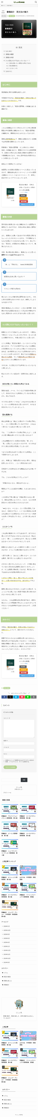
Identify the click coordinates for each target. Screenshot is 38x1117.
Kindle (23, 195)
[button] (4, 696)
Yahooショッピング (27, 204)
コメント (7, 718)
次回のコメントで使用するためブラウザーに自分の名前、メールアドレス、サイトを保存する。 (19, 761)
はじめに (9, 51)
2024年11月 (7, 954)
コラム (6, 972)
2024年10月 (7, 958)
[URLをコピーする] (33, 696)
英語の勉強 (11, 15)
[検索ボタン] (36, 2)
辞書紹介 (6, 984)
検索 (24, 780)
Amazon (23, 198)
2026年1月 (7, 926)
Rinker (26, 192)
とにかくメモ (13, 68)
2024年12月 (7, 950)
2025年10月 (7, 930)
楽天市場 (23, 201)
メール (6, 747)
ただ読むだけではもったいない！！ (18, 60)
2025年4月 (7, 942)
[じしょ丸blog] (19, 2)
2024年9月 (7, 962)
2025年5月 (7, 938)
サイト (5, 754)
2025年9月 (7, 934)
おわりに (9, 71)
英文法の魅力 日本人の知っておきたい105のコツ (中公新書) (27, 187)
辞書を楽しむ (8, 980)
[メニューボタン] (2, 2)
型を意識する (13, 65)
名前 (6, 740)
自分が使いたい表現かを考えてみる (20, 63)
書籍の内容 (10, 57)
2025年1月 (7, 946)
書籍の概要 (10, 54)
